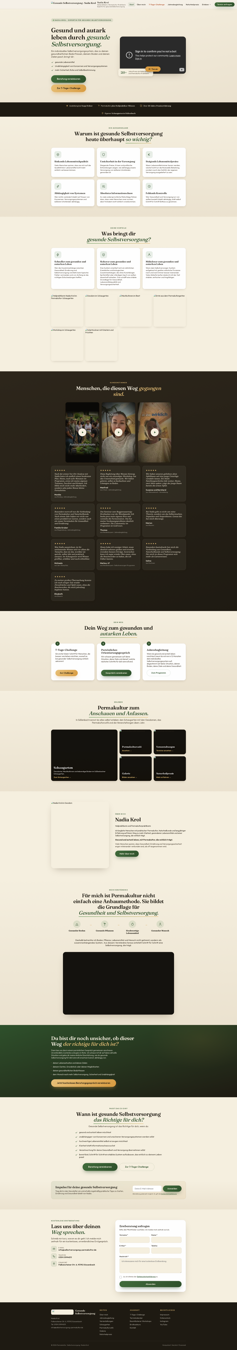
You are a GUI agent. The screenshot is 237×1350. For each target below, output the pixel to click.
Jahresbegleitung (175, 4)
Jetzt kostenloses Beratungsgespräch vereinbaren (83, 1083)
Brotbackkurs (135, 1324)
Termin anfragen (224, 4)
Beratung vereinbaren (68, 78)
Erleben (205, 4)
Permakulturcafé (106, 1328)
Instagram (164, 1321)
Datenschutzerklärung (169, 1194)
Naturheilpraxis (192, 4)
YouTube (163, 1324)
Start (131, 4)
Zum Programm (158, 673)
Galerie (103, 1331)
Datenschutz (165, 1318)
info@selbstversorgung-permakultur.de (77, 1250)
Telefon (154, 1246)
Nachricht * (124, 1257)
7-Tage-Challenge (157, 4)
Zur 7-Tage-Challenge (68, 88)
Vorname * (123, 1235)
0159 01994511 (65, 1257)
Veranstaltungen (106, 1321)
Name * (154, 1235)
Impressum (164, 1314)
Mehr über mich (127, 853)
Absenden (150, 1284)
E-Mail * (122, 1246)
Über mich (141, 4)
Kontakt (133, 1328)
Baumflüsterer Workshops (140, 1321)
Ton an (154, 69)
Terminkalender (136, 1318)
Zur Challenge (66, 673)
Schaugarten (105, 1324)
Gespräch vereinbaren (116, 673)
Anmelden (172, 1188)
